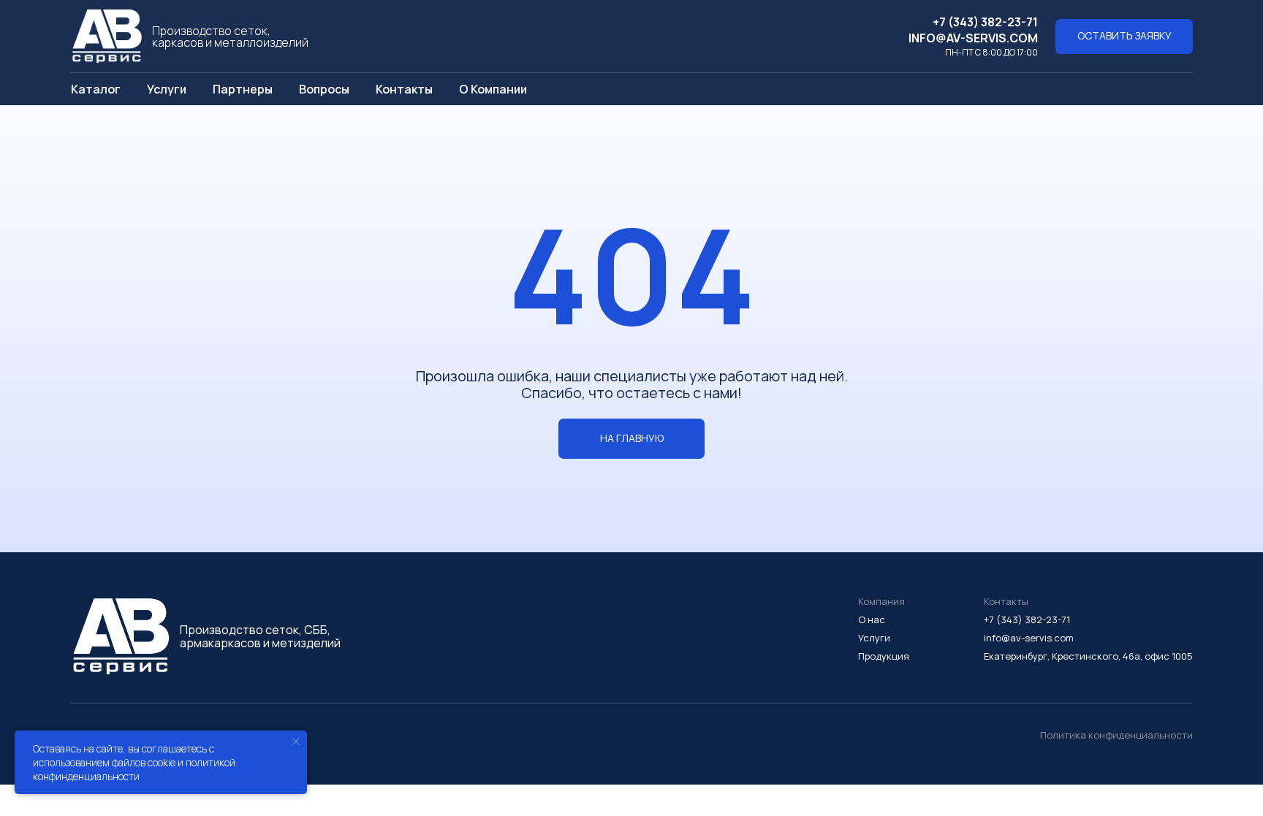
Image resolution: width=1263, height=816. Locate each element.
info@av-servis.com (973, 38)
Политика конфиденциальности (1116, 734)
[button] (1124, 36)
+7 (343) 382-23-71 (985, 22)
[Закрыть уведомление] (296, 741)
